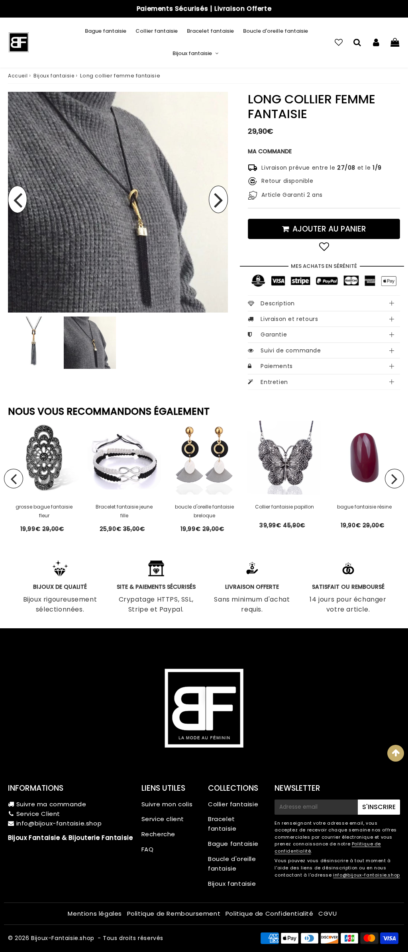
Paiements (276, 366)
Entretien (274, 382)
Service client (162, 819)
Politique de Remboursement (174, 913)
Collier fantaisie (156, 31)
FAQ (147, 849)
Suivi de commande (291, 350)
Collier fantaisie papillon (284, 506)
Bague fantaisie (105, 31)
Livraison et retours (289, 319)
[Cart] (395, 42)
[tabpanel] (90, 343)
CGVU (327, 913)
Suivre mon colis (167, 804)
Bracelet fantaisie (210, 31)
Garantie (274, 334)
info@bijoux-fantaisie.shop (59, 823)
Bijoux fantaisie (192, 53)
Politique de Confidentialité (270, 913)
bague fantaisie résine (364, 506)
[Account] (376, 42)
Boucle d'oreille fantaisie (275, 31)
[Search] (357, 42)
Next (218, 199)
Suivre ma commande (51, 804)
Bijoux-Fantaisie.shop (62, 938)
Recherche (158, 834)
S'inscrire (379, 806)
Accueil (17, 75)
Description (278, 303)
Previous (17, 199)
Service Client (38, 813)
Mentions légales (95, 913)
